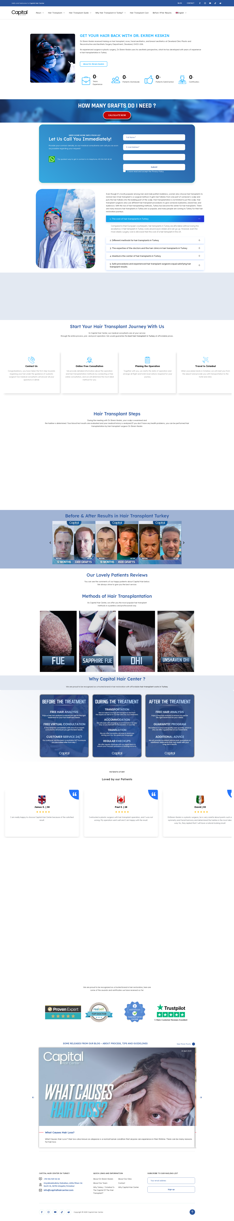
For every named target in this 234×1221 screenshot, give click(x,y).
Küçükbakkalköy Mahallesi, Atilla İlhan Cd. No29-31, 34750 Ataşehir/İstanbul (63, 1184)
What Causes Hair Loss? (59, 1132)
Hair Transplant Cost (139, 13)
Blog (180, 3)
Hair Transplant (55, 13)
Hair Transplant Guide (79, 13)
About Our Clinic (125, 1179)
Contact (190, 3)
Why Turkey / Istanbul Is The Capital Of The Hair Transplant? (103, 1190)
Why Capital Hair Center (128, 1187)
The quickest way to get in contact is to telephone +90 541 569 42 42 (84, 159)
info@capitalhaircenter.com (58, 1190)
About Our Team (100, 1183)
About (38, 13)
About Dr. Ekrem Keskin (103, 1179)
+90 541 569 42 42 (52, 1179)
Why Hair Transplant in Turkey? (109, 13)
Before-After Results (162, 13)
